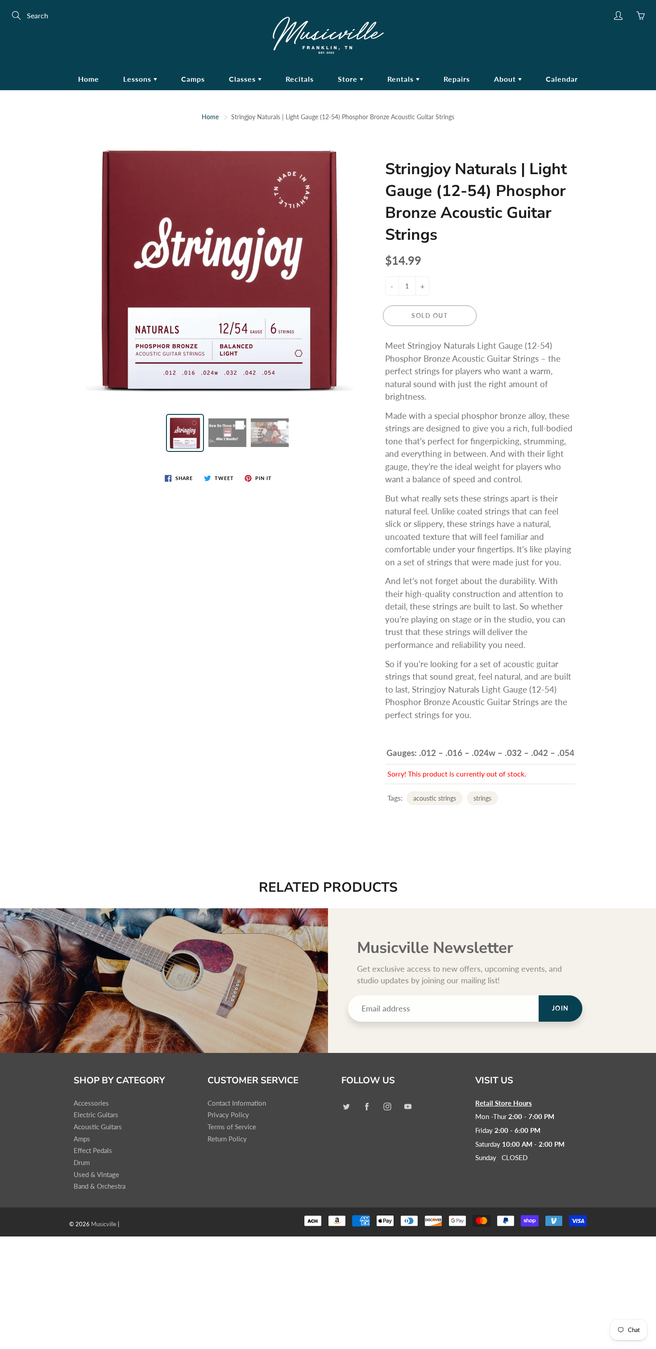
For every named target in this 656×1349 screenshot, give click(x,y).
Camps (193, 79)
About (506, 79)
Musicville (103, 1224)
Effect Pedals (93, 1150)
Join (560, 1008)
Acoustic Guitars (98, 1127)
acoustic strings (434, 798)
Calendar (562, 79)
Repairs (457, 79)
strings (482, 798)
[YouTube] (407, 1107)
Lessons (138, 79)
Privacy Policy (228, 1115)
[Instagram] (387, 1107)
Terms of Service (232, 1127)
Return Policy (227, 1139)
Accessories (91, 1103)
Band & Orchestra (99, 1186)
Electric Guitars (96, 1115)
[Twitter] (346, 1107)
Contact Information (237, 1103)
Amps (82, 1139)
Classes (243, 79)
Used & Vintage (96, 1174)
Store (349, 79)
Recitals (300, 79)
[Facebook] (366, 1107)
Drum (82, 1162)
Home (88, 79)
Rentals (401, 79)
